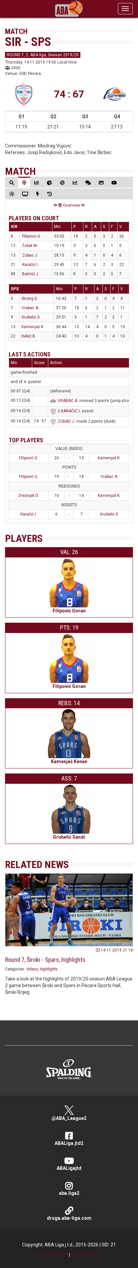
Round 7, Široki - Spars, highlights (45, 959)
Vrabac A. (30, 308)
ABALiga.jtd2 (69, 1143)
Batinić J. (30, 274)
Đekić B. (28, 336)
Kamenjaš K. (32, 326)
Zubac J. (30, 255)
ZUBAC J (66, 421)
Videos (32, 969)
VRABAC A (67, 400)
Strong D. (29, 298)
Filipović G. (31, 236)
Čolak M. (30, 245)
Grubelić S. (31, 317)
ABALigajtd (69, 1168)
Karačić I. (30, 264)
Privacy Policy (52, 1254)
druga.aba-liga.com (69, 1218)
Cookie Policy (86, 1254)
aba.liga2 (69, 1193)
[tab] (11, 182)
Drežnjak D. (28, 495)
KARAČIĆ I (70, 411)
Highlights (49, 969)
